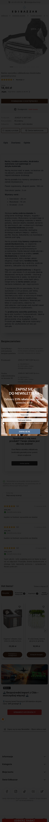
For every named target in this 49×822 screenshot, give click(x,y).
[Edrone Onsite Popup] (24, 411)
